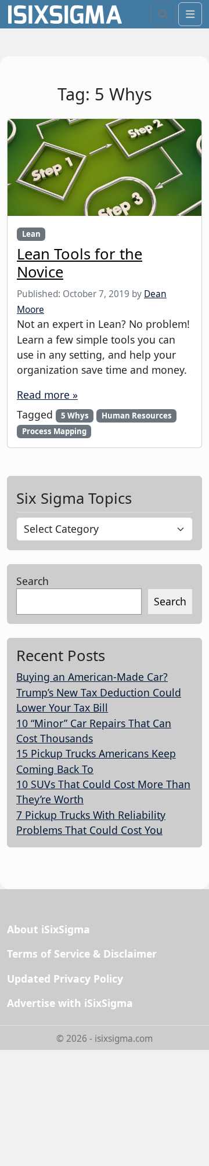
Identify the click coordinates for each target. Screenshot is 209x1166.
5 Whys (75, 415)
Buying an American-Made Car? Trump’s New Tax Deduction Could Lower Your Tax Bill (98, 692)
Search (32, 581)
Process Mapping (54, 431)
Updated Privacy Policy (65, 978)
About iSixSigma (48, 929)
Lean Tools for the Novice (79, 263)
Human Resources (137, 415)
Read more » (47, 395)
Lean (31, 234)
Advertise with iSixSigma (70, 1003)
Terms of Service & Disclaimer (82, 954)
